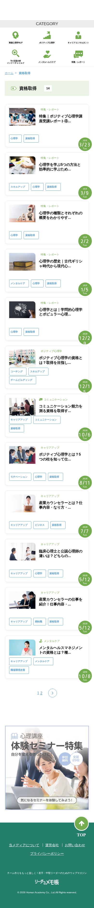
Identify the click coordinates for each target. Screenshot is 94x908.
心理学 (14, 138)
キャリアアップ (19, 419)
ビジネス (40, 525)
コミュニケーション (46, 419)
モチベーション (19, 476)
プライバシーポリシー (47, 853)
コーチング (17, 371)
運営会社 (52, 845)
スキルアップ (18, 186)
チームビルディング (21, 380)
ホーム (9, 73)
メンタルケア (18, 283)
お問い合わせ (75, 845)
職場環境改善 (18, 670)
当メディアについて (24, 845)
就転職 (38, 621)
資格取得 (30, 138)
